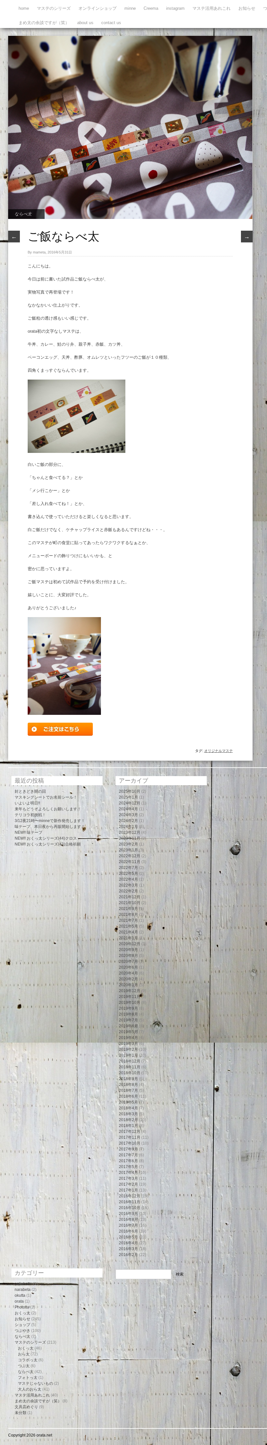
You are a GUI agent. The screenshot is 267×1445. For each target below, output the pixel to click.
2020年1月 (128, 985)
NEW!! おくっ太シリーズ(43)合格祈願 (48, 844)
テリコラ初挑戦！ (30, 815)
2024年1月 (128, 826)
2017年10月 (129, 1143)
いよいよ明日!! (27, 803)
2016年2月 (128, 1254)
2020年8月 (128, 955)
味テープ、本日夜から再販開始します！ (50, 826)
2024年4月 (128, 809)
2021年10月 (129, 903)
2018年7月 (128, 1090)
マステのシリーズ (54, 8)
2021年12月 (129, 897)
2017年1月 (128, 1190)
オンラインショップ (97, 8)
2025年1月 (128, 797)
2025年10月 (129, 791)
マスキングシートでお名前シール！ (46, 797)
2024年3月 (128, 815)
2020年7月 (128, 961)
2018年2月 (128, 1120)
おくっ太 (22, 1313)
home (24, 8)
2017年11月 (129, 1137)
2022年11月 (129, 862)
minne (130, 8)
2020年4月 (128, 973)
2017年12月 (129, 1131)
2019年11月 (129, 996)
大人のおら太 (29, 1389)
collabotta (23, 1283)
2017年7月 (128, 1155)
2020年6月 (128, 967)
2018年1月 (128, 1125)
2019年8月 (128, 1014)
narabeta (23, 1289)
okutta (20, 1295)
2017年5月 (128, 1166)
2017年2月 (128, 1184)
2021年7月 (128, 920)
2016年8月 (128, 1219)
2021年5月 (128, 926)
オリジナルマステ (218, 751)
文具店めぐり (26, 1407)
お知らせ (246, 8)
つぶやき (22, 1330)
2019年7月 (128, 1020)
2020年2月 (128, 979)
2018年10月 (129, 1073)
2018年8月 (128, 1084)
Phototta (22, 1307)
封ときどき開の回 (30, 791)
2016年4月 (128, 1243)
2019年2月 (128, 1049)
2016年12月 (129, 1196)
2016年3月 (128, 1249)
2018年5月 (128, 1102)
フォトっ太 (27, 1377)
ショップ (22, 1324)
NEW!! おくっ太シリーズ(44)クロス (46, 838)
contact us (111, 22)
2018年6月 (128, 1096)
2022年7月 (128, 867)
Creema (151, 8)
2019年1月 (128, 1055)
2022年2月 (128, 891)
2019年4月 (128, 1037)
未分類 (20, 1412)
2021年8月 (128, 914)
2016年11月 (129, 1202)
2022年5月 (128, 873)
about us (85, 22)
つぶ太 (24, 1366)
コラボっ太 (27, 1360)
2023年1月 (128, 850)
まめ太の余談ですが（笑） (44, 22)
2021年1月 (128, 938)
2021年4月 (128, 932)
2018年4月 (128, 1108)
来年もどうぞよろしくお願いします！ (48, 809)
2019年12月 (129, 991)
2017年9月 (128, 1149)
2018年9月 (128, 1079)
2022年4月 (128, 879)
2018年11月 (129, 1067)
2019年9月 (128, 1008)
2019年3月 (128, 1043)
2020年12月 (129, 944)
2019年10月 (129, 1002)
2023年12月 (129, 832)
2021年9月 (128, 908)
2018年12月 (129, 1061)
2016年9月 (128, 1213)
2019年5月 (128, 1032)
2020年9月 (128, 949)
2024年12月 (129, 803)
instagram (175, 8)
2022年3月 (128, 885)
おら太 (24, 1354)
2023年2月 (128, 844)
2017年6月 (128, 1161)
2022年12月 (129, 856)
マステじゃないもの (35, 1383)
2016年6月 (128, 1231)
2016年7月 (128, 1225)
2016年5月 (128, 1237)
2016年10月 (129, 1208)
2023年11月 (129, 838)
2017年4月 (128, 1172)
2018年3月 (128, 1114)
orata (19, 1301)
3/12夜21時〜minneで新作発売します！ (50, 820)
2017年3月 (128, 1178)
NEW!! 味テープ (28, 832)
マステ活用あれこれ (211, 8)
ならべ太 (23, 213)
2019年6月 (128, 1026)
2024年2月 (128, 820)
